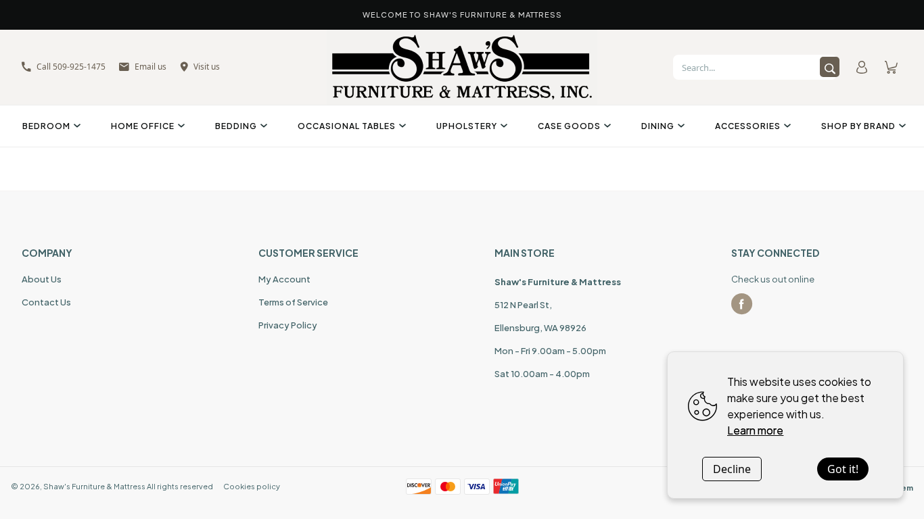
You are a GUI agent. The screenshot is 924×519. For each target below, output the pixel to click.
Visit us (206, 66)
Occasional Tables (347, 126)
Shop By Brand (858, 126)
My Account (284, 279)
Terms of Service (293, 302)
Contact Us (46, 302)
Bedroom (46, 126)
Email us (150, 66)
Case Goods (569, 126)
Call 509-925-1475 (71, 66)
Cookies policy (251, 486)
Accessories (748, 126)
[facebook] (742, 304)
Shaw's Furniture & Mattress (94, 486)
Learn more (755, 430)
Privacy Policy (287, 325)
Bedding (236, 126)
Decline (732, 469)
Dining (657, 126)
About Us (42, 279)
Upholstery (466, 126)
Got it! (842, 469)
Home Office (143, 126)
